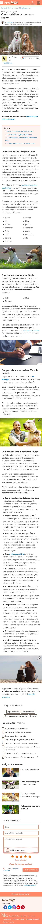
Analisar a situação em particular (20, 134)
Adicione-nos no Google (31, 58)
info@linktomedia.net (30, 885)
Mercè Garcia (10, 22)
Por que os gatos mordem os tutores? (18, 732)
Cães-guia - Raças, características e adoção (30, 795)
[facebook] (5, 907)
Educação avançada (24, 8)
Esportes (33, 716)
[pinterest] (23, 907)
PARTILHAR (32, 4)
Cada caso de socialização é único (20, 131)
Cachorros (8, 63)
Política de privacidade (32, 919)
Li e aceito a (10, 869)
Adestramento (14, 8)
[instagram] (14, 907)
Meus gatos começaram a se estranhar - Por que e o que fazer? (22, 748)
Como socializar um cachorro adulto (21, 143)
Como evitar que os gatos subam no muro (20, 739)
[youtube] (18, 907)
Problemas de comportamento (16, 716)
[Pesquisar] (39, 3)
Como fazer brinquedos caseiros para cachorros (22, 743)
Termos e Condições (18, 919)
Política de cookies (8, 922)
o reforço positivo (16, 554)
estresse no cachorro (31, 330)
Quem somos (31, 916)
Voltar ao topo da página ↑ (21, 894)
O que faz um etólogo (30, 769)
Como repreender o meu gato (15, 736)
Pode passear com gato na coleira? (30, 807)
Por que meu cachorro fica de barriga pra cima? (21, 757)
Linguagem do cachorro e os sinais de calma (20, 753)
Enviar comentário (30, 869)
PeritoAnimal (5, 8)
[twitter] (10, 907)
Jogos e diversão (13, 711)
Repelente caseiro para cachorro (16, 728)
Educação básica (28, 711)
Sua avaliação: (20, 860)
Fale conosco (7, 919)
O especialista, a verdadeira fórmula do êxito (21, 139)
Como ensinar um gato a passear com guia (30, 783)
